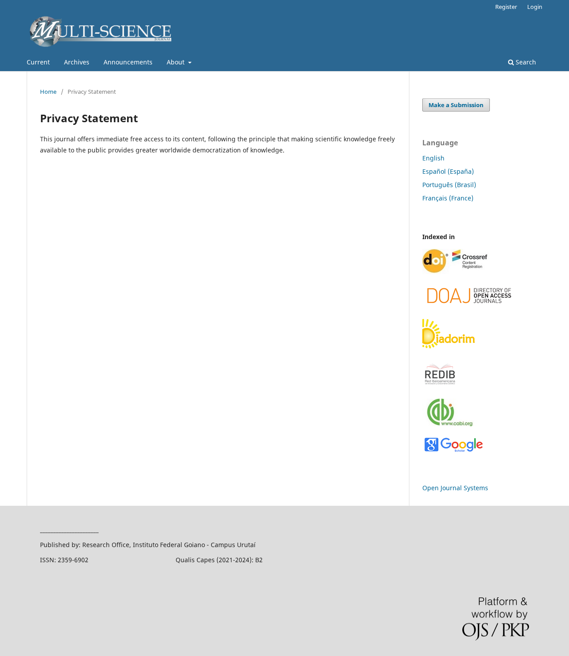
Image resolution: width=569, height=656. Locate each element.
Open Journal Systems (455, 488)
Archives (76, 62)
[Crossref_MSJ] (456, 272)
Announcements (128, 62)
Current (38, 62)
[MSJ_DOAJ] (469, 306)
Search (525, 62)
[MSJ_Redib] (440, 386)
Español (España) (448, 171)
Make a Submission (456, 105)
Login (534, 7)
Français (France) (447, 198)
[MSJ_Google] (453, 451)
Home (48, 92)
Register (506, 7)
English (433, 158)
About (176, 62)
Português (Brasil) (449, 184)
